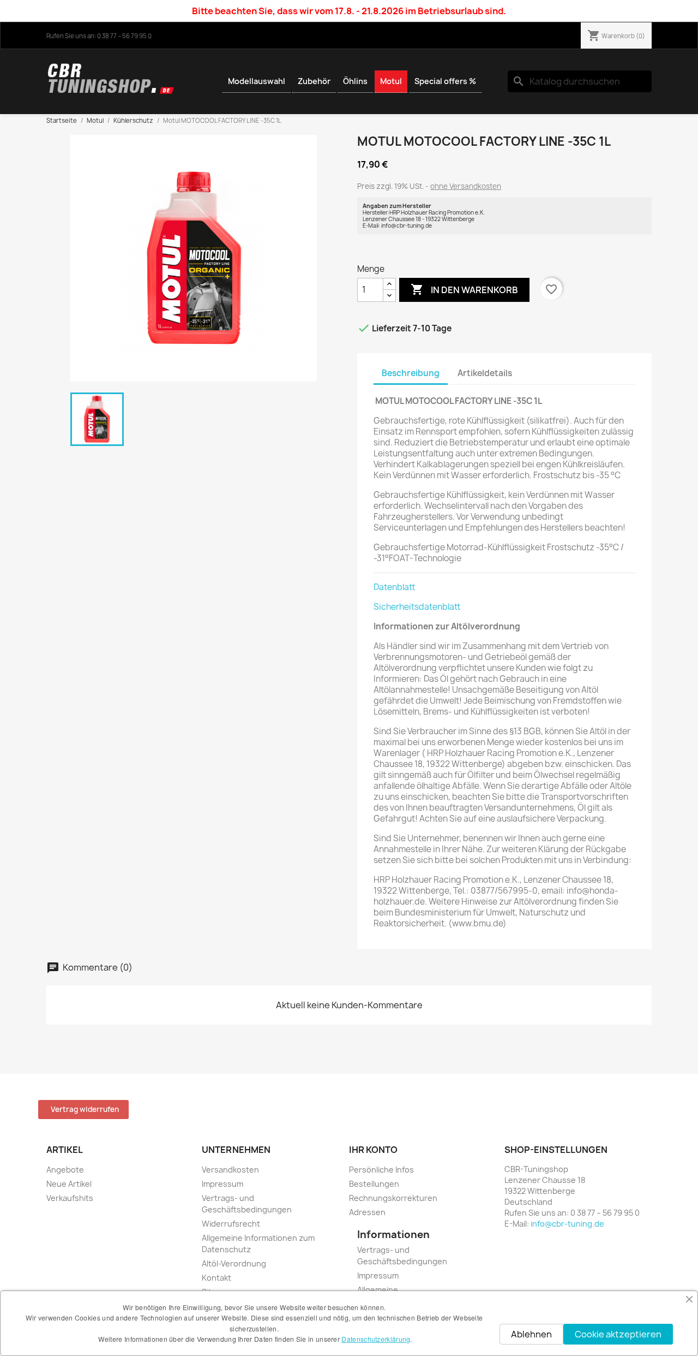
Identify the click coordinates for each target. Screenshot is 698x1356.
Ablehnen (531, 1334)
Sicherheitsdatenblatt (417, 606)
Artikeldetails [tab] (485, 373)
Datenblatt (395, 587)
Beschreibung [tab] (411, 373)
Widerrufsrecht (231, 1223)
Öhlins (355, 81)
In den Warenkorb (464, 289)
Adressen (367, 1212)
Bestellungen (374, 1184)
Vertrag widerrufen (85, 1109)
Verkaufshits (69, 1198)
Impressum (222, 1184)
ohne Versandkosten (465, 186)
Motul (391, 81)
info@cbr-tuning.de (567, 1223)
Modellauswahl (256, 81)
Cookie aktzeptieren (618, 1334)
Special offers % (445, 81)
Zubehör (314, 81)
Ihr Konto (373, 1150)
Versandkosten (230, 1169)
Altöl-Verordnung (234, 1263)
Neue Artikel (69, 1184)
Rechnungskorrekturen (393, 1198)
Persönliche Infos (381, 1169)
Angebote (65, 1169)
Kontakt (216, 1277)
